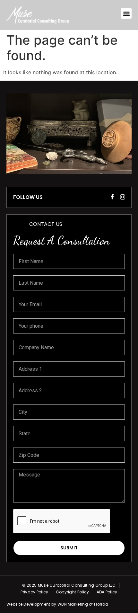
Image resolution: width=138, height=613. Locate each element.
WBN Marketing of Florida (82, 604)
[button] (126, 13)
